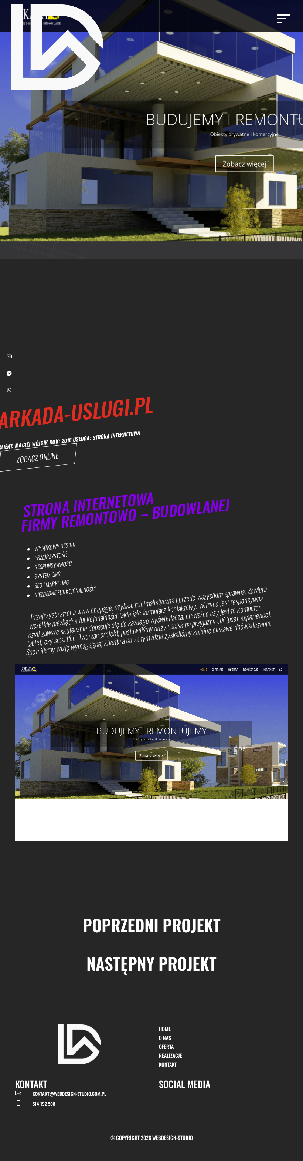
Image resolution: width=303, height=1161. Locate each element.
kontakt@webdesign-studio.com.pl (69, 1093)
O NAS (165, 1037)
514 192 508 (44, 1103)
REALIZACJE (170, 1055)
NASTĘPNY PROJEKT (151, 963)
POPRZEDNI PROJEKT (152, 924)
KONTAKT (168, 1064)
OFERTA (166, 1046)
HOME (165, 1029)
